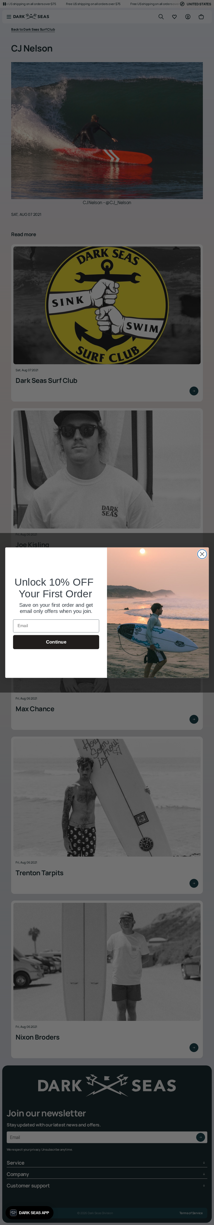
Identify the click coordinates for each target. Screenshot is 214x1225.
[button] (30, 1212)
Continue (56, 642)
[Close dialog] (202, 554)
